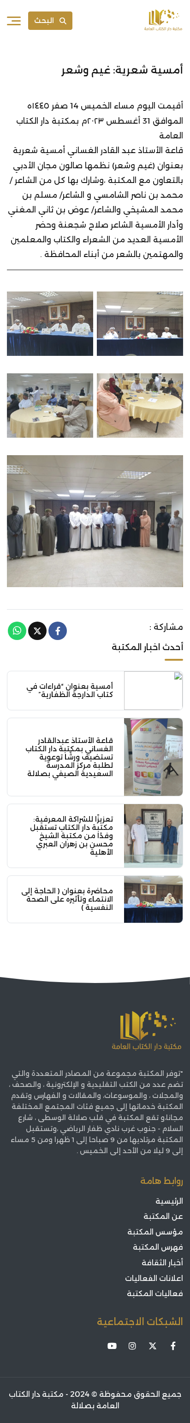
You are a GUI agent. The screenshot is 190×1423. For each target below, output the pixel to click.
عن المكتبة (163, 1216)
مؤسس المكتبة (155, 1232)
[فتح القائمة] (14, 20)
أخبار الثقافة (162, 1262)
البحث (44, 20)
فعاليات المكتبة (155, 1293)
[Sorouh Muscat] (163, 20)
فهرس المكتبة (158, 1247)
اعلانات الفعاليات (154, 1278)
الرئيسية (169, 1201)
